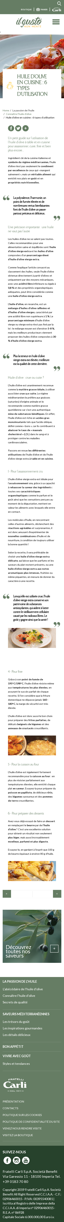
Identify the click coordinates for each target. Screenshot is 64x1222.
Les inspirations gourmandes (22, 1028)
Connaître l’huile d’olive (18, 113)
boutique (26, 9)
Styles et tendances (16, 1064)
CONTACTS (10, 1108)
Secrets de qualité (15, 1002)
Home (6, 110)
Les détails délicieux (16, 1035)
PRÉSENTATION (13, 1101)
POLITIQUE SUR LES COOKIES (22, 1114)
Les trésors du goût (16, 1022)
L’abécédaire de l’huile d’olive (23, 989)
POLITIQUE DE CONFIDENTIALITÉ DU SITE (31, 1121)
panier (44, 9)
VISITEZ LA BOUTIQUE (18, 1135)
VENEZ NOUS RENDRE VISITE (22, 1128)
